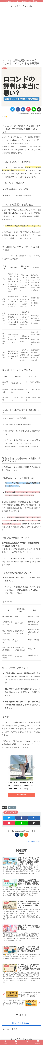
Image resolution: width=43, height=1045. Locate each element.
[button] (39, 521)
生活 (5, 807)
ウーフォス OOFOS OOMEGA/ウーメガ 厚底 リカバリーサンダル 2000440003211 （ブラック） (21, 786)
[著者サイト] (17, 835)
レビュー (13, 807)
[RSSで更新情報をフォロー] (26, 835)
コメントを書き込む (23, 1023)
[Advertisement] (21, 33)
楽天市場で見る (21, 795)
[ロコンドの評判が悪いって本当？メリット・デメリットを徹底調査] (23, 109)
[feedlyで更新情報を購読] (21, 835)
